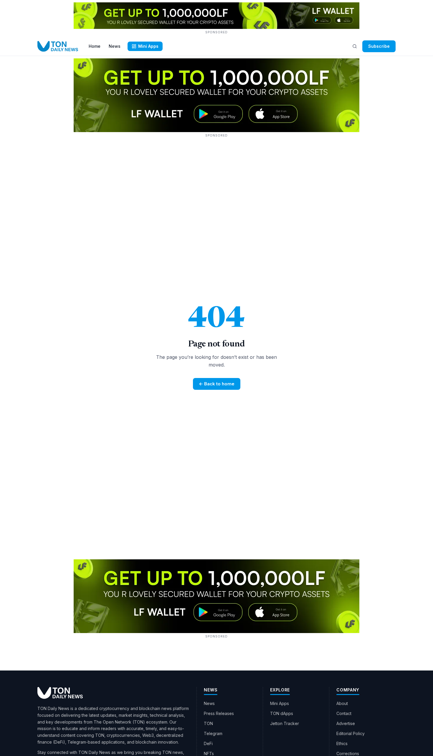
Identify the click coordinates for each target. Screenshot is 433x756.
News (114, 46)
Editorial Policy (350, 733)
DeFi (208, 743)
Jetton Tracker (284, 723)
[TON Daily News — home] (57, 46)
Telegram (213, 733)
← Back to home (216, 384)
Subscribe (379, 46)
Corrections (347, 753)
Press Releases (219, 713)
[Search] (354, 46)
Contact (343, 713)
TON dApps (281, 713)
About (342, 703)
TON (208, 723)
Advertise (345, 723)
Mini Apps (148, 46)
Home (94, 46)
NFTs (209, 753)
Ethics (342, 743)
